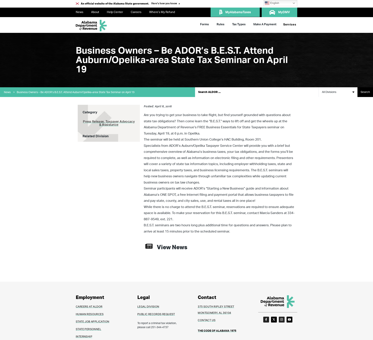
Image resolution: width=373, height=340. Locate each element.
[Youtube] (289, 320)
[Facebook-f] (266, 320)
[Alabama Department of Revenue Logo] (91, 25)
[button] (165, 4)
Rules (220, 24)
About (95, 12)
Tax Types (239, 24)
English (274, 3)
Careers (136, 12)
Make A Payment (264, 24)
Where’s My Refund (162, 12)
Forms (204, 24)
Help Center (115, 12)
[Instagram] (282, 320)
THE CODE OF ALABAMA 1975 (217, 331)
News (79, 12)
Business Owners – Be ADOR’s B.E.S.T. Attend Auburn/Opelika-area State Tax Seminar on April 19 (75, 92)
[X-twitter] (274, 320)
